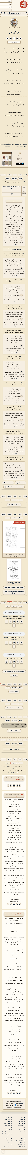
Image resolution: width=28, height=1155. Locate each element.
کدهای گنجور (7, 1117)
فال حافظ (21, 1123)
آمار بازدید (8, 1140)
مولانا (20, 28)
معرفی (22, 1138)
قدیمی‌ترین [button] (14, 769)
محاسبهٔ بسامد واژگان (15, 505)
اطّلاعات (25, 175)
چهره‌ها (21, 1142)
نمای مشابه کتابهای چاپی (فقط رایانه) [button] (15, 487)
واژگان (20, 175)
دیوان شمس (15, 28)
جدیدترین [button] (5, 767)
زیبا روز (22, 794)
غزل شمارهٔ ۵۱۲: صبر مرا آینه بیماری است (6, 145)
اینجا (11, 618)
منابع (9, 1142)
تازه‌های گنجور (20, 1131)
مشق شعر (3, 175)
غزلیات (9, 28)
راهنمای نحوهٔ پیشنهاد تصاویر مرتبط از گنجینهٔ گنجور (14, 592)
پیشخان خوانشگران (6, 1131)
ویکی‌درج (11, 193)
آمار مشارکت (7, 1138)
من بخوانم (14, 675)
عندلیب (7, 658)
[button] (26, 13)
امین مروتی (21, 913)
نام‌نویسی (20, 1103)
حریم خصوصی (7, 1146)
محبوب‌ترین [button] (12, 767)
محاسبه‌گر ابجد (7, 1127)
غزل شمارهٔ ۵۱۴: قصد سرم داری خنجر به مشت (21, 145)
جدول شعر (21, 1121)
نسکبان (8, 1135)
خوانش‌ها (9, 175)
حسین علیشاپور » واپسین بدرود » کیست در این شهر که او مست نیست (14, 725)
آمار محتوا (21, 1146)
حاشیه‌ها (7, 178)
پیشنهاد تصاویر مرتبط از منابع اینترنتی (15, 587)
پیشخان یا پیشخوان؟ (6, 1133)
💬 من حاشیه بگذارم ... (12, 773)
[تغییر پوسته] (3, 1151)
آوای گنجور (8, 1129)
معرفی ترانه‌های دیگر (15, 731)
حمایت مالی (20, 1144)
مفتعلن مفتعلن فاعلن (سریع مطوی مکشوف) (11, 186)
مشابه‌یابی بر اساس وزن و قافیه (15, 708)
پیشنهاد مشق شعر (14, 691)
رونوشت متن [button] (21, 483)
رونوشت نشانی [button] (9, 483)
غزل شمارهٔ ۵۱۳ (14, 33)
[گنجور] (23, 4)
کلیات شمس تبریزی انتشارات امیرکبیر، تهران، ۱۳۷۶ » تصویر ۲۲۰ (14, 583)
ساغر (9, 1121)
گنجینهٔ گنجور (7, 1125)
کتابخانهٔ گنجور (7, 1123)
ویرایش (15, 244)
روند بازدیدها (14, 178)
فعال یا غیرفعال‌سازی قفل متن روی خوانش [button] (15, 671)
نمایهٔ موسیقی (20, 1125)
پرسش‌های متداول (19, 1140)
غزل (11, 191)
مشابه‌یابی (21, 1129)
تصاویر (15, 175)
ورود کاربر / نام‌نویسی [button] (14, 13)
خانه (22, 1117)
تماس (9, 1144)
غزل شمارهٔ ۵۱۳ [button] (21, 616)
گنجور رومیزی (7, 1119)
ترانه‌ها (20, 178)
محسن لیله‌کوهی (7, 616)
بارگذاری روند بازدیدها (14, 749)
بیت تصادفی (20, 1119)
